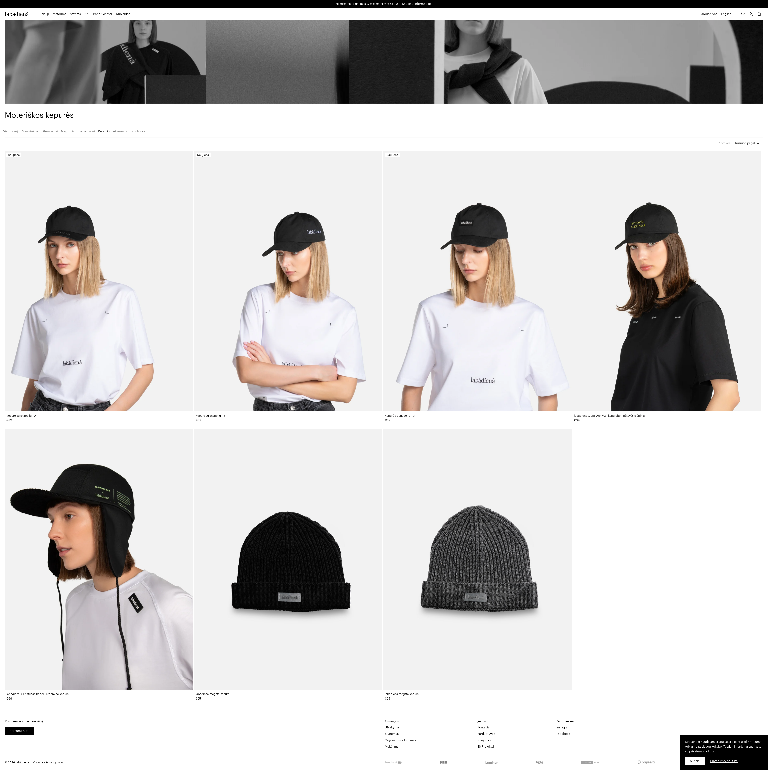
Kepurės (104, 131)
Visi (5, 131)
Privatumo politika (724, 761)
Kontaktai (483, 727)
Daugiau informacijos (417, 3)
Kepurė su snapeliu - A (21, 415)
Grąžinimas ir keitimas (400, 740)
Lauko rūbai (87, 131)
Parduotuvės (486, 733)
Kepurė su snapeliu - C (400, 415)
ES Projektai (485, 746)
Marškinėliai (30, 131)
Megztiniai (68, 131)
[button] (45, 14)
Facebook (563, 733)
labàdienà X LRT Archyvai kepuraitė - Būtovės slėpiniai (610, 415)
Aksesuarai (120, 131)
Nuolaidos (123, 14)
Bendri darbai (102, 14)
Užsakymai (392, 727)
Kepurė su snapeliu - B (210, 415)
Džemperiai (50, 131)
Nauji (45, 14)
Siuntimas (392, 733)
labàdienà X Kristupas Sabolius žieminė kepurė (37, 694)
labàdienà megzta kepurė (212, 694)
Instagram (563, 727)
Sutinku (695, 761)
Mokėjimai (392, 746)
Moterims (59, 14)
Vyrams (75, 14)
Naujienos (484, 740)
